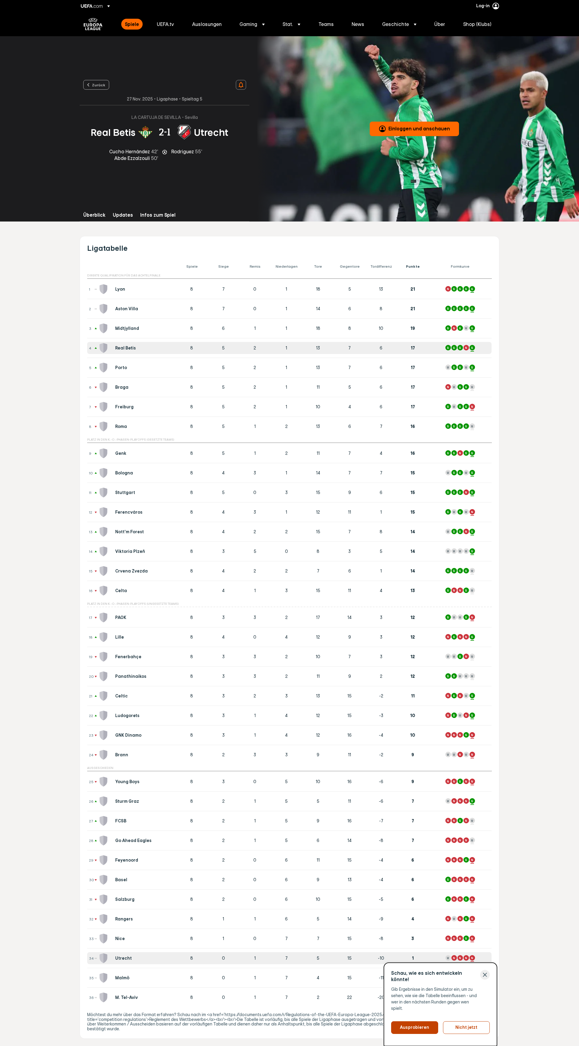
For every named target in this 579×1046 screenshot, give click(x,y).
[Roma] (105, 426)
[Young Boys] (105, 781)
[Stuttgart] (105, 492)
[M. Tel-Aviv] (105, 997)
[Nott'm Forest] (105, 532)
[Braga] (105, 387)
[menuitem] (133, 24)
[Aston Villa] (105, 309)
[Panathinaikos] (105, 676)
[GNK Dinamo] (105, 735)
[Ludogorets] (105, 715)
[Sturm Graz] (105, 801)
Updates (123, 215)
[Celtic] (105, 696)
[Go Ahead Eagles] (105, 840)
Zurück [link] (98, 85)
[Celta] (105, 590)
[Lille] (105, 637)
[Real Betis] (105, 348)
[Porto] (105, 367)
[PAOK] (105, 617)
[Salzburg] (105, 899)
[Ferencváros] (105, 512)
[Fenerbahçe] (105, 657)
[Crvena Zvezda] (105, 571)
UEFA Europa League (93, 24)
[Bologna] (105, 473)
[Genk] (105, 453)
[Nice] (105, 938)
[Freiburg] (105, 407)
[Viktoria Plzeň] (105, 551)
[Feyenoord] (105, 860)
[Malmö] (105, 978)
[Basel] (105, 880)
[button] (252, 24)
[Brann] (105, 755)
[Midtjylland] (105, 328)
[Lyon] (105, 289)
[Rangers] (105, 919)
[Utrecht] (105, 958)
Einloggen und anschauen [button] (419, 128)
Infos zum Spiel (158, 215)
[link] (132, 24)
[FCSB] (105, 821)
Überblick (94, 215)
